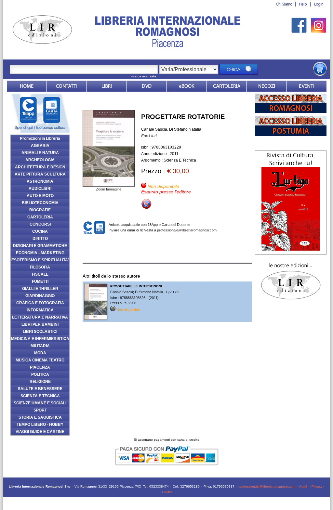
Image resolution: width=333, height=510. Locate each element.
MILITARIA (40, 346)
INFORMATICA (40, 310)
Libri (107, 86)
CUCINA (40, 231)
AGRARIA (40, 145)
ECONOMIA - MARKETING (40, 253)
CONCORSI (40, 224)
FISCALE (40, 274)
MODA (40, 353)
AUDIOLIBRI (40, 188)
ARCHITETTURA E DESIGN (40, 167)
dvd (146, 86)
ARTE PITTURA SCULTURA (40, 174)
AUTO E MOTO (40, 195)
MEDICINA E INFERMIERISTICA (40, 338)
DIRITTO (40, 238)
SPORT (40, 410)
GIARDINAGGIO (40, 296)
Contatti (67, 86)
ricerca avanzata (143, 76)
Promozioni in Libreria (40, 138)
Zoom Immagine (108, 189)
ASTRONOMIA (40, 181)
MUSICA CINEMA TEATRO (40, 360)
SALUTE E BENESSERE (40, 388)
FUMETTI (40, 281)
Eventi (306, 86)
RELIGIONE (40, 381)
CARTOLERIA (40, 217)
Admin (304, 486)
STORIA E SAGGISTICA (40, 417)
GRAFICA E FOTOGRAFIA (40, 303)
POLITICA (40, 374)
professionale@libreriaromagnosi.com (187, 230)
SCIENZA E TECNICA (40, 396)
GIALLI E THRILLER (40, 288)
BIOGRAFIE (40, 210)
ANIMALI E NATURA (40, 152)
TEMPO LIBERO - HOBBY (40, 424)
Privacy (317, 486)
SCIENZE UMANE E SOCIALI (40, 403)
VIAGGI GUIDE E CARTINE (40, 431)
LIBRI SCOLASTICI (40, 331)
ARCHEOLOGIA (40, 160)
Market (226, 86)
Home (27, 86)
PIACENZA (40, 367)
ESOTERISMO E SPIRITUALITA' (40, 260)
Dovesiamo (266, 86)
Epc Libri (149, 136)
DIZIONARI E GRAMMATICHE (40, 245)
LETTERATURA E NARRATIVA (40, 317)
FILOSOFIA (40, 267)
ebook (186, 86)
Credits (167, 492)
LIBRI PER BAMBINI (40, 324)
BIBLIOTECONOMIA (40, 203)
